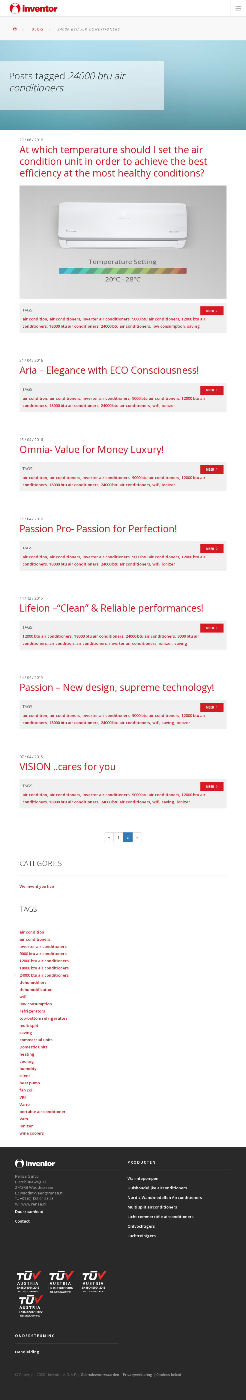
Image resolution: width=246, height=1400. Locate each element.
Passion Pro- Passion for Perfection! (98, 528)
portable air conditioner (43, 1111)
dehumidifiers (33, 982)
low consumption (168, 326)
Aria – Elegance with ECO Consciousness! (109, 370)
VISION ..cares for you (68, 766)
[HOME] (14, 29)
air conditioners (65, 319)
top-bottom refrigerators (44, 1018)
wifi (155, 405)
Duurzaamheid (29, 1211)
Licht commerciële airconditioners (161, 1216)
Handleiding (27, 1352)
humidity (28, 1068)
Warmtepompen (143, 1178)
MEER (210, 311)
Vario (25, 1104)
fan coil (27, 1090)
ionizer (168, 405)
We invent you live (37, 886)
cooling (27, 1061)
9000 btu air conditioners (155, 319)
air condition (34, 319)
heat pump (30, 1083)
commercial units (36, 1039)
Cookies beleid (168, 1374)
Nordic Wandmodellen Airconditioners (165, 1197)
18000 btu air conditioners (73, 326)
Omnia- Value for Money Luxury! (92, 449)
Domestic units (33, 1047)
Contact (22, 1221)
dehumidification (36, 989)
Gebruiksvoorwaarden (100, 1374)
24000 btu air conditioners (125, 326)
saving (193, 326)
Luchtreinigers (142, 1235)
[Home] (34, 8)
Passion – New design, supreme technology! (117, 687)
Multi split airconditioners (152, 1207)
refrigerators (32, 1011)
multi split (29, 1025)
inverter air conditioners (106, 319)
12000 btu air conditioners (47, 636)
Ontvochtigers (141, 1226)
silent (25, 1075)
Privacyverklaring (137, 1374)
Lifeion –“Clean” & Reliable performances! (111, 607)
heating (27, 1054)
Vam (24, 1118)
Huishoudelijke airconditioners (157, 1188)
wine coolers (32, 1133)
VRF (23, 1097)
